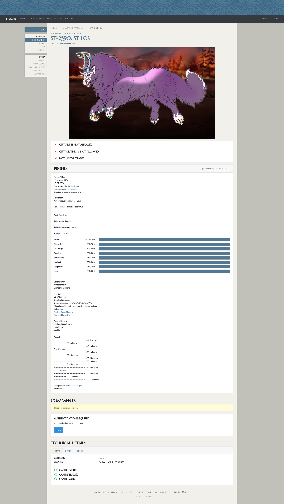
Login (265, 19)
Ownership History (36, 67)
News (22, 19)
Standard (77, 33)
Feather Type (59, 312)
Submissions (39, 74)
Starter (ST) (56, 33)
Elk (68, 315)
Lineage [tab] (79, 451)
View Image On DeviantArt (215, 168)
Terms (106, 492)
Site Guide (58, 19)
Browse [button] (32, 19)
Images (41, 60)
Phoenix (69, 312)
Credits (176, 492)
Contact (140, 492)
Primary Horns (60, 315)
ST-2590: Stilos (70, 38)
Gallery (69, 19)
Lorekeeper (165, 492)
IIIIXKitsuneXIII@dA (74, 385)
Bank (43, 47)
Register (274, 19)
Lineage (41, 50)
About (97, 492)
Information (38, 40)
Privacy (115, 492)
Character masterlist (73, 28)
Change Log (39, 64)
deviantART (152, 492)
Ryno (61, 309)
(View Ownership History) (65, 189)
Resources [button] (44, 19)
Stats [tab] (57, 451)
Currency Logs (37, 71)
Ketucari (11, 18)
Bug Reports (127, 492)
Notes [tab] (68, 451)
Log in (58, 430)
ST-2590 (41, 30)
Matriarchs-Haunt (67, 43)
